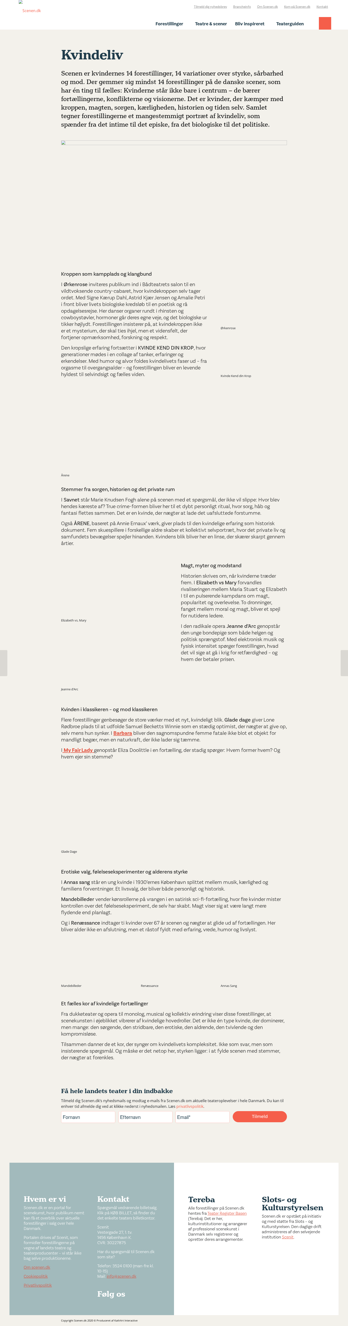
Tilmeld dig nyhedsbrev (210, 7)
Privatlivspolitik (38, 1285)
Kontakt (322, 7)
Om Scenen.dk (267, 7)
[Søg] (325, 27)
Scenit (288, 1237)
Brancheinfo (242, 7)
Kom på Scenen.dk (297, 7)
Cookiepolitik (36, 1276)
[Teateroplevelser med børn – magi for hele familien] (3, 663)
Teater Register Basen (227, 1213)
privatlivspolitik (189, 1106)
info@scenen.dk (121, 1276)
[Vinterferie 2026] (344, 663)
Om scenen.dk (37, 1267)
